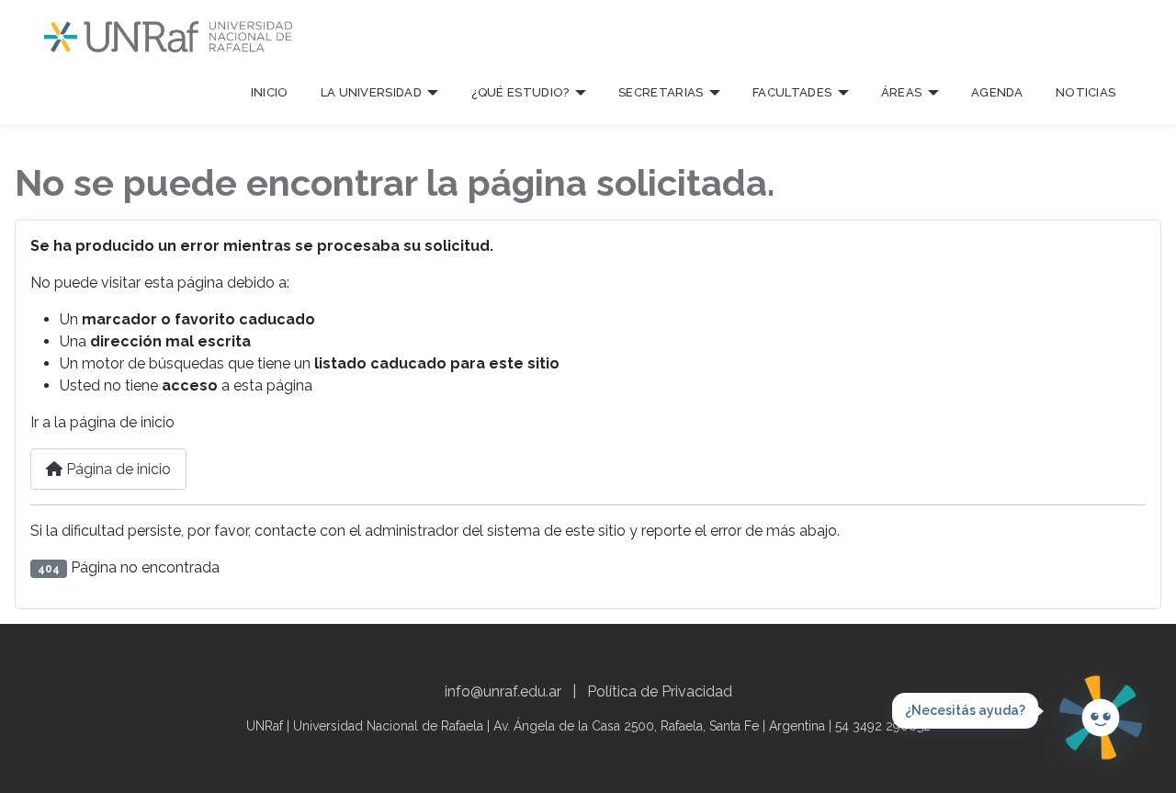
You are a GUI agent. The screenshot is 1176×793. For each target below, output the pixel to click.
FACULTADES (791, 92)
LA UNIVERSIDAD (371, 92)
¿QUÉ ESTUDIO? (520, 92)
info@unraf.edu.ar (503, 691)
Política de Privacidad (659, 691)
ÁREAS (901, 92)
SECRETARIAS (660, 92)
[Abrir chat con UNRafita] (1101, 718)
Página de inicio (116, 469)
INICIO (269, 92)
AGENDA (997, 92)
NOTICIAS (1085, 92)
